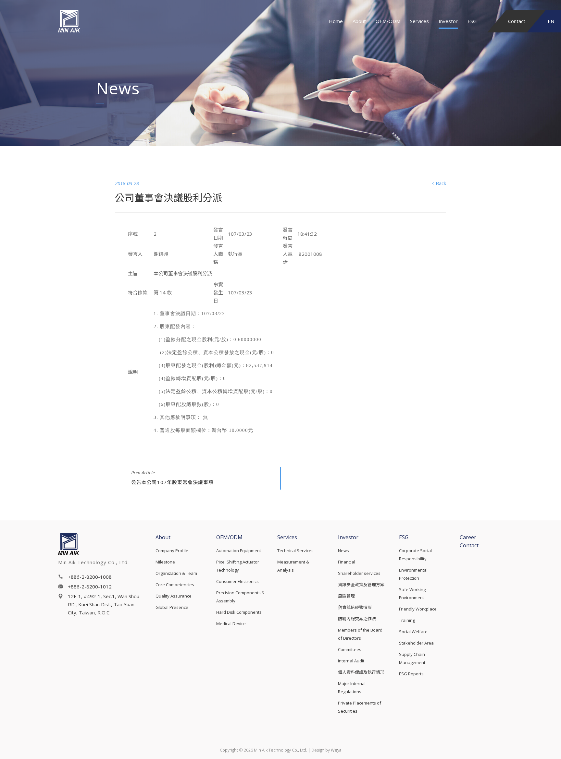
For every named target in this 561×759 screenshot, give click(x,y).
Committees (349, 649)
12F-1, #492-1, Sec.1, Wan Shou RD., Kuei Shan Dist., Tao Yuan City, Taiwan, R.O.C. (103, 604)
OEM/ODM (388, 21)
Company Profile (172, 550)
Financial (346, 562)
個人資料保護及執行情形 (361, 672)
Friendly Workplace (418, 609)
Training (407, 620)
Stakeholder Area (416, 643)
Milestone (165, 562)
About (359, 21)
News (343, 550)
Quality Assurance (174, 596)
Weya (336, 750)
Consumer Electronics (237, 581)
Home (336, 21)
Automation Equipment (238, 550)
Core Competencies (175, 584)
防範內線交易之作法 (357, 619)
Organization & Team (176, 573)
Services (419, 21)
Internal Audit (351, 661)
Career (468, 537)
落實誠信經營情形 (355, 607)
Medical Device (231, 623)
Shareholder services (359, 573)
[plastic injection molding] (91, 21)
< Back (438, 183)
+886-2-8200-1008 (90, 577)
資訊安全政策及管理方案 (361, 584)
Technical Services (295, 550)
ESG (472, 21)
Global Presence (172, 607)
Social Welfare (413, 631)
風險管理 (346, 596)
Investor (448, 21)
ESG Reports (411, 674)
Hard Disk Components (239, 612)
